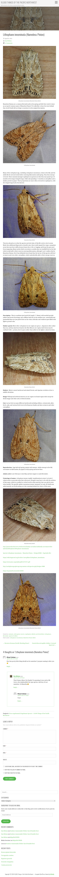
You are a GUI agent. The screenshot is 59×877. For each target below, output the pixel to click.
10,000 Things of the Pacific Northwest (19, 2)
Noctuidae (5, 636)
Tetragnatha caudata (7, 855)
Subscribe (6, 821)
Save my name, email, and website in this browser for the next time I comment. (24, 766)
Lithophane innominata (16, 637)
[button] (57, 2)
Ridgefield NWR (14, 837)
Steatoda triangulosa (7, 862)
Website (5, 760)
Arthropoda (17, 634)
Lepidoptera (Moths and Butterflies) (34, 634)
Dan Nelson (8, 41)
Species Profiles (13, 636)
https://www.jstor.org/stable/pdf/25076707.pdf (16, 562)
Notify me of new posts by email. (12, 773)
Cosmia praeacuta (6, 865)
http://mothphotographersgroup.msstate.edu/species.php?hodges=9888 (24, 566)
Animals (11, 634)
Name (4, 746)
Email (4, 753)
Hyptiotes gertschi (6, 858)
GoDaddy (52, 874)
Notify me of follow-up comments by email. (15, 770)
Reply (8, 666)
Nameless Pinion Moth (29, 637)
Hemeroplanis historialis (8, 852)
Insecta (22, 634)
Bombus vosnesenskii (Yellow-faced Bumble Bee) (24, 831)
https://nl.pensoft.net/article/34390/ (13, 571)
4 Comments (8, 43)
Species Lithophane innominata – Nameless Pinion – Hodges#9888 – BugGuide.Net (27, 553)
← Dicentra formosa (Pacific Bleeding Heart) (16, 643)
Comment (5, 729)
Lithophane (48, 634)
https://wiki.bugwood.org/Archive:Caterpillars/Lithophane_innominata (23, 557)
